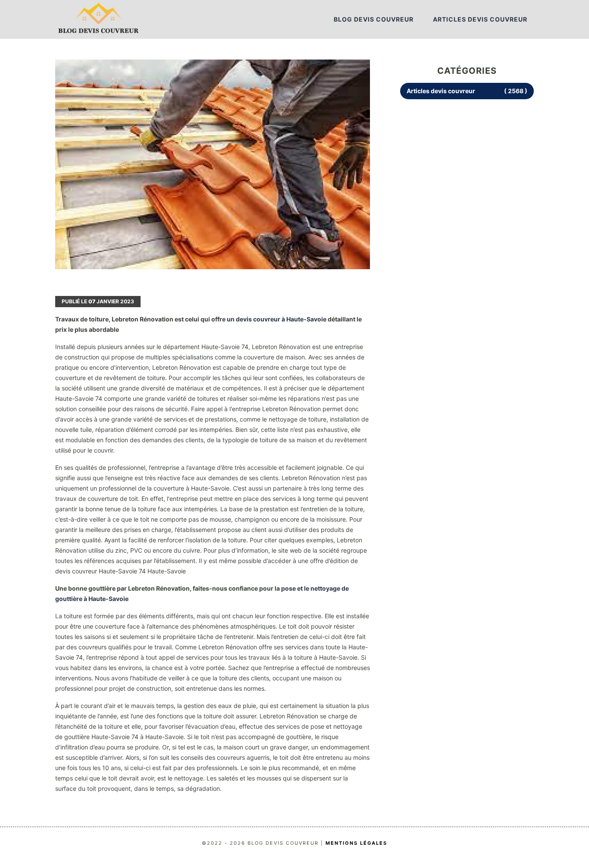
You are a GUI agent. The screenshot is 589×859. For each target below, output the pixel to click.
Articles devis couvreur (480, 19)
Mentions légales (356, 843)
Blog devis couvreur (374, 19)
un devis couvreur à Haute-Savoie (276, 319)
